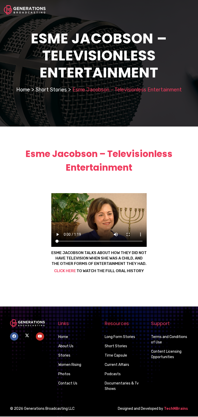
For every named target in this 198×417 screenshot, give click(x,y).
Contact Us (67, 383)
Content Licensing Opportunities (166, 354)
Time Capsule (116, 355)
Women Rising (69, 365)
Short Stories (51, 89)
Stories (64, 355)
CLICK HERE (65, 271)
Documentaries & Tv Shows (122, 386)
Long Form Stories (120, 337)
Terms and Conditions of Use (169, 339)
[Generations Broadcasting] (25, 9)
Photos (64, 374)
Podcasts (113, 374)
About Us (65, 346)
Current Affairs (117, 365)
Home (23, 89)
